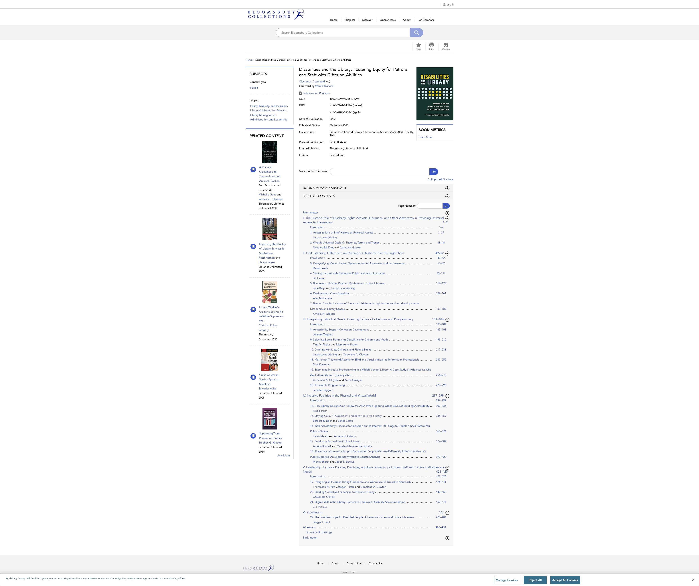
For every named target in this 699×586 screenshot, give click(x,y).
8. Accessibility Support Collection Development (339, 329)
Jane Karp (319, 288)
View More (283, 455)
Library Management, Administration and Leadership (268, 117)
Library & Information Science (268, 110)
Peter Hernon (267, 257)
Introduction (317, 227)
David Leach (320, 268)
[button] (431, 47)
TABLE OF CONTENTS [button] (319, 196)
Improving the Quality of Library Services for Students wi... (272, 248)
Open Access (388, 19)
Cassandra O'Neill (324, 496)
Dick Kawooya (321, 364)
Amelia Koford (322, 446)
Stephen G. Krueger (270, 442)
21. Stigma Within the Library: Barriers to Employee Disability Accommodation (357, 502)
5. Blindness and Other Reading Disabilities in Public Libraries (347, 283)
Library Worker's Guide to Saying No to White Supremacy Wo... (271, 314)
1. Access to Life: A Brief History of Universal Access (341, 232)
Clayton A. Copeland (312, 81)
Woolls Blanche (324, 86)
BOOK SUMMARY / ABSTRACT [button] (324, 188)
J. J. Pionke (320, 506)
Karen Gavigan (353, 380)
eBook (254, 87)
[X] (353, 573)
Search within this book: (313, 171)
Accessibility (354, 563)
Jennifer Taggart (323, 334)
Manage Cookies (507, 580)
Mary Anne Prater (347, 344)
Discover (367, 19)
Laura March (321, 436)
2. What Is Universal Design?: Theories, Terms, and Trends (344, 242)
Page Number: (407, 205)
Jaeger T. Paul (346, 486)
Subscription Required (316, 93)
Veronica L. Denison (271, 199)
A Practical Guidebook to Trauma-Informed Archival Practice (269, 174)
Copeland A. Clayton (356, 354)
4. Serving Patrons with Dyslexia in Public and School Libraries (347, 273)
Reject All (535, 580)
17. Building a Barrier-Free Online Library (335, 441)
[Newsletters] (345, 572)
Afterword (309, 527)
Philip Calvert (267, 262)
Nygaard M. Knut (323, 247)
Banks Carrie (345, 420)
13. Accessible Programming (327, 385)
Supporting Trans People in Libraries (270, 436)
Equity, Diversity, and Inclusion (268, 106)
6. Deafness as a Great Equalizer (329, 293)
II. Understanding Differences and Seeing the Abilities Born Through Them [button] (373, 253)
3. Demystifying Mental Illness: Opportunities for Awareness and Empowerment (358, 263)
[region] (349, 579)
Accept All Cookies (565, 580)
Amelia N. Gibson (324, 313)
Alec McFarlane (322, 298)
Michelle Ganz (267, 194)
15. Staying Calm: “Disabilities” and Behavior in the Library (346, 415)
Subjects (350, 19)
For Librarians (426, 19)
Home (333, 19)
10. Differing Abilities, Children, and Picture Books (340, 349)
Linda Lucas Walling (325, 237)
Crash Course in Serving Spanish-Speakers (269, 379)
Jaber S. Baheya (344, 461)
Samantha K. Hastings (319, 532)
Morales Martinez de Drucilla (354, 446)
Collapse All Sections (440, 179)
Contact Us (375, 563)
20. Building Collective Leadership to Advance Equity (342, 492)
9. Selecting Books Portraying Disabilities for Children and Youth (349, 339)
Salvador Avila (267, 388)
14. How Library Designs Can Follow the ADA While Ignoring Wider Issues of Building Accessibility (369, 405)
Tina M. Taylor (322, 344)
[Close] (693, 580)
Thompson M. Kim (324, 486)
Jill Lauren (319, 278)
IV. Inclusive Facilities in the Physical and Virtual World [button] (373, 395)
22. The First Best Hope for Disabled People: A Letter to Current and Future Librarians (362, 517)
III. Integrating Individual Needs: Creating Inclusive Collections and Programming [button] (373, 319)
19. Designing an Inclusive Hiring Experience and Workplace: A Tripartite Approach (360, 482)
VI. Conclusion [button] (375, 512)
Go (434, 171)
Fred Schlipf (320, 410)
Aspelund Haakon (350, 247)
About (406, 19)
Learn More (425, 137)
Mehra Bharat (321, 461)
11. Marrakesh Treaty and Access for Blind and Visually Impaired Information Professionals (364, 359)
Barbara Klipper (323, 420)
